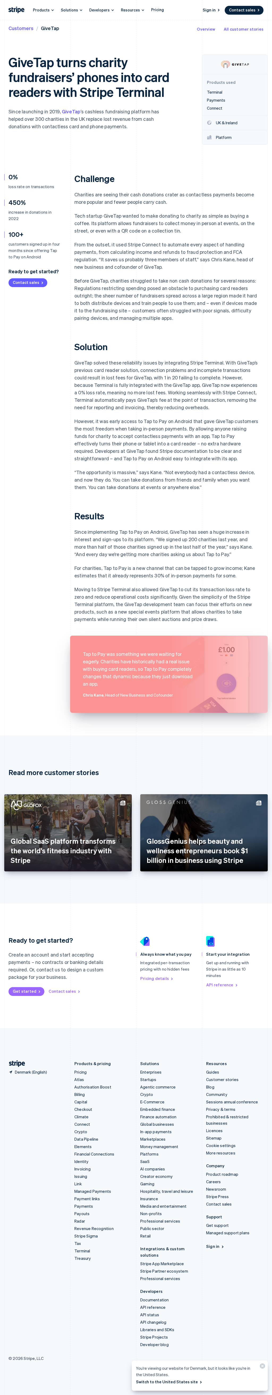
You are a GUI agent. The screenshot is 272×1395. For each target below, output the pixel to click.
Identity (81, 1161)
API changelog (153, 1322)
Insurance (149, 1198)
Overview (206, 29)
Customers (20, 28)
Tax (77, 1243)
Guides (212, 1072)
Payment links (87, 1198)
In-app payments (156, 1131)
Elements (83, 1146)
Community (216, 1094)
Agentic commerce (158, 1087)
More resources (220, 1153)
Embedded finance (157, 1109)
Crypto (80, 1131)
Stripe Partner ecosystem (164, 1271)
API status (149, 1314)
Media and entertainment (163, 1206)
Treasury (82, 1258)
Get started (24, 991)
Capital (80, 1101)
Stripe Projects (154, 1337)
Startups (148, 1079)
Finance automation (158, 1116)
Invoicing (82, 1169)
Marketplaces (152, 1139)
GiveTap (71, 111)
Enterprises (151, 1072)
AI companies (152, 1169)
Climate (81, 1116)
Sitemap (214, 1138)
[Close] (262, 1367)
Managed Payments (92, 1191)
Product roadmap (222, 1174)
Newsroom (216, 1189)
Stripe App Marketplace (162, 1263)
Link (78, 1183)
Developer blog (154, 1344)
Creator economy (156, 1176)
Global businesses (157, 1124)
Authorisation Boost (92, 1087)
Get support (217, 1225)
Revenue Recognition (94, 1228)
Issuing (80, 1176)
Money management (159, 1146)
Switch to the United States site (167, 1381)
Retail (145, 1236)
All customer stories (244, 29)
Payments (83, 1206)
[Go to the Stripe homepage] (15, 1063)
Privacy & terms (220, 1109)
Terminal (82, 1250)
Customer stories (222, 1079)
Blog (210, 1087)
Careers (213, 1181)
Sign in (209, 10)
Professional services (160, 1221)
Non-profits (151, 1213)
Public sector (152, 1228)
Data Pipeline (86, 1139)
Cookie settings (221, 1145)
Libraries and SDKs (157, 1329)
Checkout (83, 1109)
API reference (219, 984)
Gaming (147, 1183)
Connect (82, 1124)
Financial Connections (94, 1154)
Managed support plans (227, 1232)
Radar (79, 1221)
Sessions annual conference (232, 1101)
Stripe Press (217, 1196)
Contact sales (242, 10)
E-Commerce (152, 1101)
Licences (214, 1130)
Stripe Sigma (86, 1236)
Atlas (79, 1079)
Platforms (149, 1154)
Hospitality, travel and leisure (166, 1191)
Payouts (82, 1213)
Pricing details (154, 978)
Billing (79, 1094)
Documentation (154, 1299)
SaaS (145, 1161)
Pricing (157, 9)
